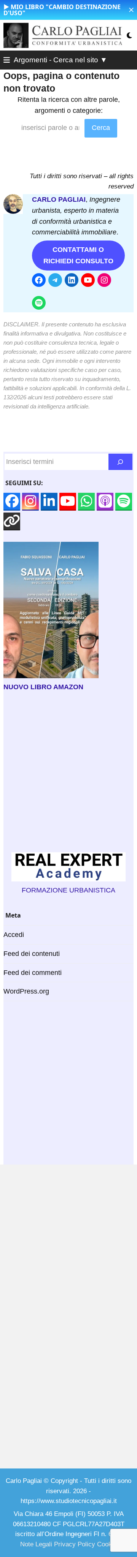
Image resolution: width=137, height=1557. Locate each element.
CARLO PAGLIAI (59, 199)
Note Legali (36, 1544)
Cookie (107, 1544)
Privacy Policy (74, 1544)
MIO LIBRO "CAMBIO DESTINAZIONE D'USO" (62, 10)
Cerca (101, 127)
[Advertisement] (68, 772)
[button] (131, 10)
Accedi (13, 934)
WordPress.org (26, 991)
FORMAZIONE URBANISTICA (68, 890)
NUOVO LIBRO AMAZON (43, 687)
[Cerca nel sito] (120, 462)
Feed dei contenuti (31, 953)
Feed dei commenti (32, 972)
